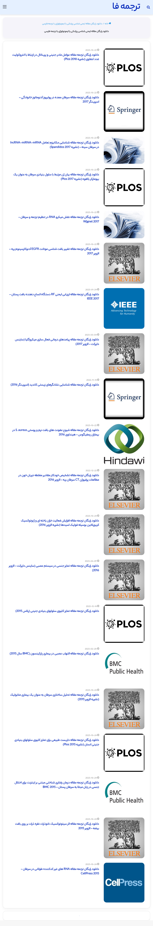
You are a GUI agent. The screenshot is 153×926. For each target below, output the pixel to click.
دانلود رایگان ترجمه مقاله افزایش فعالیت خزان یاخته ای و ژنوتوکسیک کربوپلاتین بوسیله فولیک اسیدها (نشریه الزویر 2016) (60, 523)
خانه (107, 24)
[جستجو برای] (148, 8)
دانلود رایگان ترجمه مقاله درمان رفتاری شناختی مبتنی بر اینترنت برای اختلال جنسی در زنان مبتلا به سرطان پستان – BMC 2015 (57, 785)
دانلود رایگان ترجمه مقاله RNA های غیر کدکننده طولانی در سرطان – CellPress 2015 (60, 871)
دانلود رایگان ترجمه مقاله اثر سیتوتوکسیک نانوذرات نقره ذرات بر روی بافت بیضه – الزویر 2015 (57, 826)
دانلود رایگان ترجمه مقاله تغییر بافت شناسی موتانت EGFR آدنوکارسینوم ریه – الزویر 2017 (54, 251)
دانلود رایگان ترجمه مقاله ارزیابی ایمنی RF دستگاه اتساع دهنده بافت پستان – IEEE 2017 (54, 297)
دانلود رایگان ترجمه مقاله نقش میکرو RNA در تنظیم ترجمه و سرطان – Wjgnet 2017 (58, 219)
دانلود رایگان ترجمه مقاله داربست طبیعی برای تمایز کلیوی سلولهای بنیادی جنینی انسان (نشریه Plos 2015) (57, 742)
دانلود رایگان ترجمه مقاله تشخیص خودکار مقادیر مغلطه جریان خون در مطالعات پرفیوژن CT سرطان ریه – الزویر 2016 (59, 477)
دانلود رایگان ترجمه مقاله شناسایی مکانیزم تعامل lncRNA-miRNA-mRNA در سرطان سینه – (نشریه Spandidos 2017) (54, 145)
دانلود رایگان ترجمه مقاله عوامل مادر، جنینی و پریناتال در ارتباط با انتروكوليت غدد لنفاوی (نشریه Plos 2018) (55, 57)
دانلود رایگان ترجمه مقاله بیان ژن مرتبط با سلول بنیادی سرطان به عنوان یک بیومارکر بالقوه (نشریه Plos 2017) (56, 177)
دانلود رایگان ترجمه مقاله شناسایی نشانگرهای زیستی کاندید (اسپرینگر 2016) (55, 385)
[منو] (5, 8)
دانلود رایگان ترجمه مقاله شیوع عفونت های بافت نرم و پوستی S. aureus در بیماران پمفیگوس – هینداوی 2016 (56, 432)
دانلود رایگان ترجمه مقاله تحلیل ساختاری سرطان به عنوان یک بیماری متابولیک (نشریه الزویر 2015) (54, 697)
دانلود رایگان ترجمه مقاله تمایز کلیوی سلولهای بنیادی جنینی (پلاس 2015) (57, 611)
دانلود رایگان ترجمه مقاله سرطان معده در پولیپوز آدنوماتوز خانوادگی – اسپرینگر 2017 (59, 100)
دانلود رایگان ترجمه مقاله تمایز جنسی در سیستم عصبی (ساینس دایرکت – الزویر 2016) (54, 568)
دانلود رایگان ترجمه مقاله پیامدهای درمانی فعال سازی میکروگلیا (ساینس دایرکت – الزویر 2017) (57, 342)
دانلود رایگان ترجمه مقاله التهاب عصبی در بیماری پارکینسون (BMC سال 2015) (54, 654)
